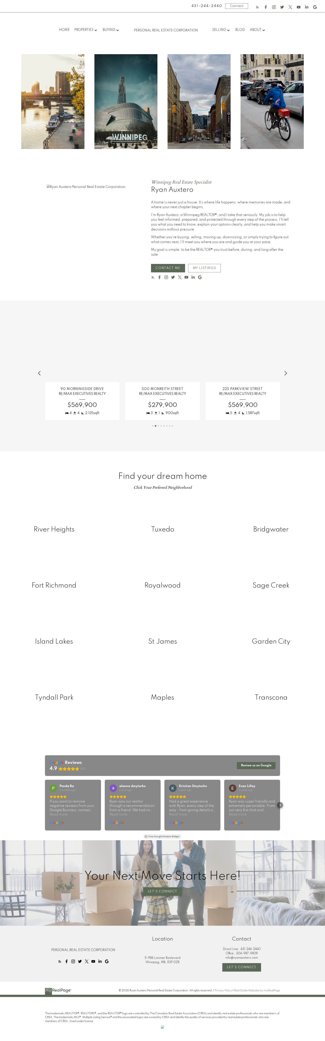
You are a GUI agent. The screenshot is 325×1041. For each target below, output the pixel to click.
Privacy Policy (223, 990)
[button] (257, 7)
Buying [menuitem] (109, 30)
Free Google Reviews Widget (163, 836)
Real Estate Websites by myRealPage (257, 990)
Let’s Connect (162, 891)
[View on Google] (53, 788)
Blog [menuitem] (240, 30)
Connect (236, 6)
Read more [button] (59, 814)
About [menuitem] (255, 30)
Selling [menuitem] (219, 30)
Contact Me (168, 268)
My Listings (204, 268)
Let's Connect (242, 967)
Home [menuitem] (64, 30)
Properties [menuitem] (83, 30)
